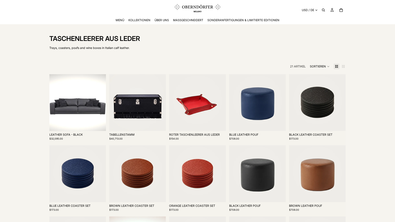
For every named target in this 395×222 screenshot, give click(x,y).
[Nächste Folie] (100, 102)
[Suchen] (323, 10)
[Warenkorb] (341, 10)
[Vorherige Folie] (55, 102)
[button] (320, 66)
